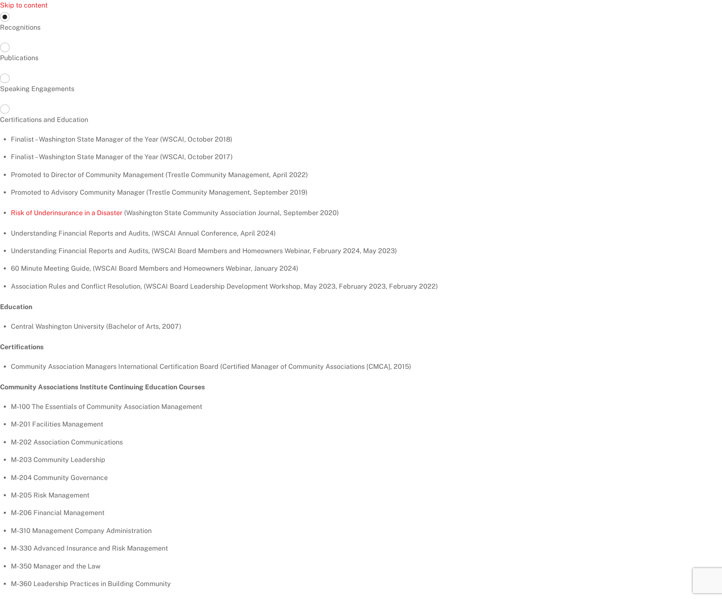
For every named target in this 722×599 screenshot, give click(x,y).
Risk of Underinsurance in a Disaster (66, 213)
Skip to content (24, 5)
